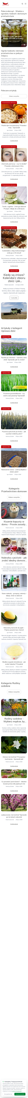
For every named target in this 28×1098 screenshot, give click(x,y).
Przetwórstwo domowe (11, 33)
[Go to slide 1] (21, 44)
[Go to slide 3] (24, 44)
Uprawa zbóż (14, 270)
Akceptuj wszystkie (20, 1094)
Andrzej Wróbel (10, 168)
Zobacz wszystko (14, 96)
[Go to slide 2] (23, 44)
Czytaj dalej (14, 298)
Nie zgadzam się (8, 1094)
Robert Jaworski (7, 41)
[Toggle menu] (25, 3)
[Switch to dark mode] (22, 3)
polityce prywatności (16, 1091)
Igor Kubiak (10, 130)
